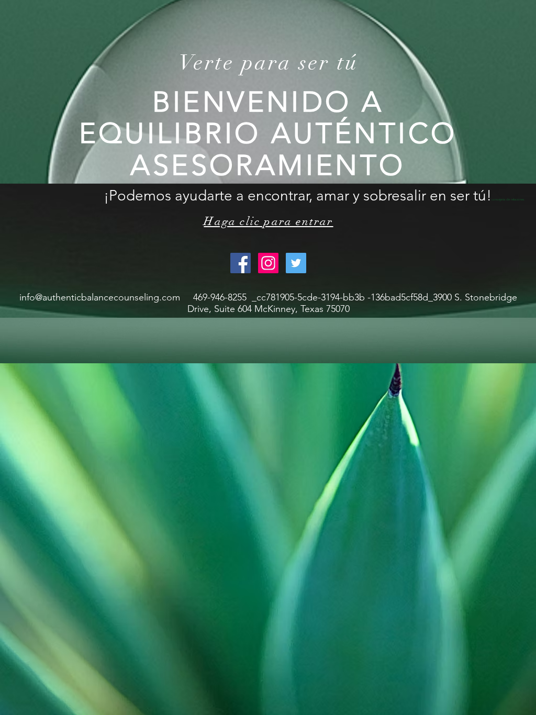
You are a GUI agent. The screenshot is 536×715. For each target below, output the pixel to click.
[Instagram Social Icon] (268, 263)
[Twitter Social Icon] (296, 263)
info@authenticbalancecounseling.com (99, 297)
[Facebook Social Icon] (240, 263)
